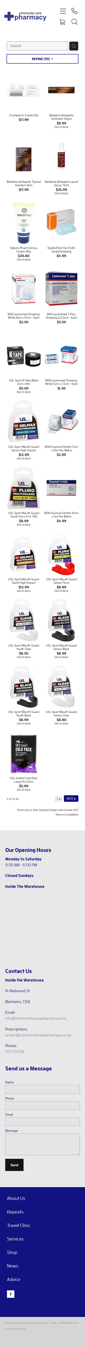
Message (11, 1130)
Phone (9, 1098)
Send (14, 1165)
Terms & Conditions (15, 1328)
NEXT (71, 798)
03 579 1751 (14, 1051)
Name (9, 1082)
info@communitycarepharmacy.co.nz (36, 1018)
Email (9, 1114)
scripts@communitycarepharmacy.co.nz (38, 1035)
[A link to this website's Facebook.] (10, 1294)
